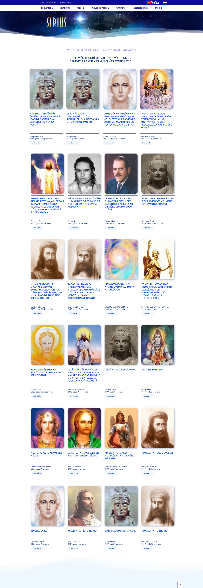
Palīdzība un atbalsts (49, 2)
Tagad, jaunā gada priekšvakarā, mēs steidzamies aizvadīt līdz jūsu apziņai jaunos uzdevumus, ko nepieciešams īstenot (84, 291)
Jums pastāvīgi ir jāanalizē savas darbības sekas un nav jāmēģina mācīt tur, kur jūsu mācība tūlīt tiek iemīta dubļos (46, 291)
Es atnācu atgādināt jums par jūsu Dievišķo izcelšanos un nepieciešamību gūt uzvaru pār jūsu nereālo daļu (157, 291)
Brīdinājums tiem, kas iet (121, 530)
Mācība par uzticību (155, 530)
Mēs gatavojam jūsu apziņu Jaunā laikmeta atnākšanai (119, 287)
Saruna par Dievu (153, 369)
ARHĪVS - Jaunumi (65, 2)
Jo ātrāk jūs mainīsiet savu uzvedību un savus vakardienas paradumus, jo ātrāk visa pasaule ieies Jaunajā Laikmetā (84, 375)
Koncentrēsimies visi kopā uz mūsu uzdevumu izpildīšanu (47, 372)
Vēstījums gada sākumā (120, 369)
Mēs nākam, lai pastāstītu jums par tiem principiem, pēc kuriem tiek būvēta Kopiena (84, 202)
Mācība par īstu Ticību (82, 530)
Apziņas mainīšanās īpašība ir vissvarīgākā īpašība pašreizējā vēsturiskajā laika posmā (45, 119)
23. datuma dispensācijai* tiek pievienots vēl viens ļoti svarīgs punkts (158, 201)
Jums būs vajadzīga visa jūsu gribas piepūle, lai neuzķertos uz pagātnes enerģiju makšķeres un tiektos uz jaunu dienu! (119, 119)
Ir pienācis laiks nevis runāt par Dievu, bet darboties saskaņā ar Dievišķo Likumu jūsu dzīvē (119, 204)
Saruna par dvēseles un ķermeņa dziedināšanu (83, 454)
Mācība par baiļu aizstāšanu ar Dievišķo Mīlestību (119, 455)
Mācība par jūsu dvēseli (157, 452)
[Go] (180, 585)
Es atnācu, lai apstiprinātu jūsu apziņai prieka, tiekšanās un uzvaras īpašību (83, 117)
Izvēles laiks (39, 530)
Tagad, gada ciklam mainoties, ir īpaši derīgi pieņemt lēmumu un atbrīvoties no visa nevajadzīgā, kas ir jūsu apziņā (156, 120)
